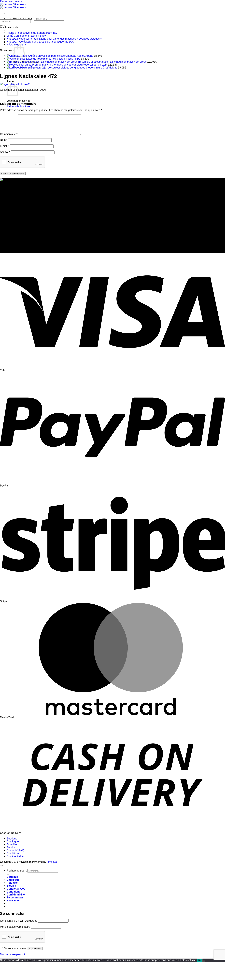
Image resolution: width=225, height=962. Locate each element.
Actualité (12, 30)
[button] (13, 900)
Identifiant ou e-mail (18, 920)
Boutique (12, 838)
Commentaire (8, 134)
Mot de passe (15, 926)
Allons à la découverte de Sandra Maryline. (32, 32)
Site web (5, 152)
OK (199, 960)
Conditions (13, 853)
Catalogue (13, 841)
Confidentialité (15, 856)
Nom (3, 139)
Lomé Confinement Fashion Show (26, 35)
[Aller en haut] (1, 865)
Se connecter (34, 948)
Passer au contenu (11, 1)
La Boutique (14, 24)
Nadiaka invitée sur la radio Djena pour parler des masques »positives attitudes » (54, 38)
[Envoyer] (14, 22)
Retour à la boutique (18, 106)
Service (11, 847)
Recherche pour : (23, 18)
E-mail (4, 146)
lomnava (52, 861)
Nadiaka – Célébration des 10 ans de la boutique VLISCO (40, 41)
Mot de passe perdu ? (12, 954)
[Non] (204, 961)
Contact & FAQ (15, 850)
